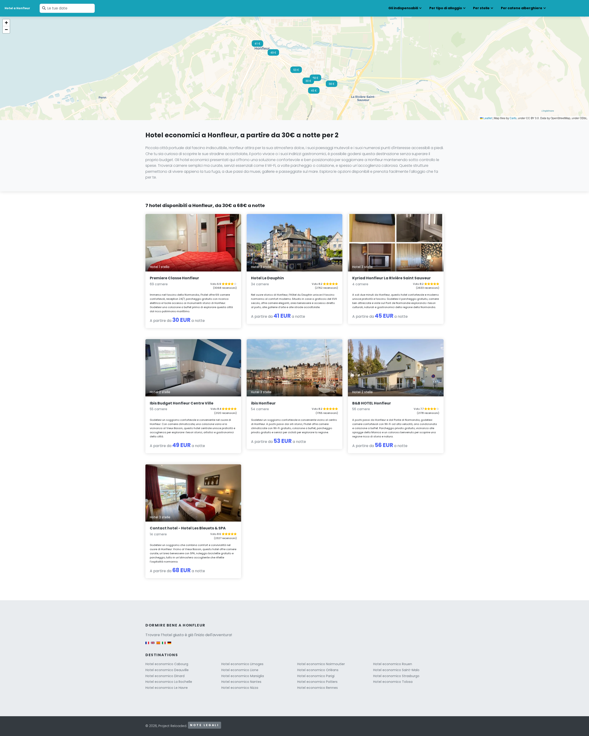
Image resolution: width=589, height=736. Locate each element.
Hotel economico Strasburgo (396, 676)
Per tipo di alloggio (445, 8)
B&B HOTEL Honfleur (371, 403)
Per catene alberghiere (521, 8)
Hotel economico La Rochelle (168, 681)
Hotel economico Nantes (241, 681)
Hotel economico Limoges (242, 664)
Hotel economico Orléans (317, 670)
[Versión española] (158, 645)
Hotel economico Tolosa (393, 681)
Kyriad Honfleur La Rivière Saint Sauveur (391, 278)
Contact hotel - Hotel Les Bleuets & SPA (188, 528)
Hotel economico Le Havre (166, 687)
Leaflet (487, 118)
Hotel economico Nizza (239, 687)
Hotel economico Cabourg (166, 664)
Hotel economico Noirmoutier (321, 664)
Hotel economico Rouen (392, 664)
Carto (513, 118)
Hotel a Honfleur (17, 8)
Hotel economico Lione (239, 670)
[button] (308, 82)
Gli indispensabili (403, 8)
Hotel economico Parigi (316, 676)
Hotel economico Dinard (165, 676)
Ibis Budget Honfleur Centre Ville (181, 403)
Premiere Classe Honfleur (174, 278)
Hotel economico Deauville (167, 670)
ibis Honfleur (263, 403)
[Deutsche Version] (169, 645)
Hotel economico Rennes (317, 687)
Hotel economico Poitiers (317, 681)
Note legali (204, 725)
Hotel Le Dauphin (267, 278)
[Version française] (147, 645)
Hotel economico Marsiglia (242, 676)
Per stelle (481, 8)
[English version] (153, 645)
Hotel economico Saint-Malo (396, 670)
